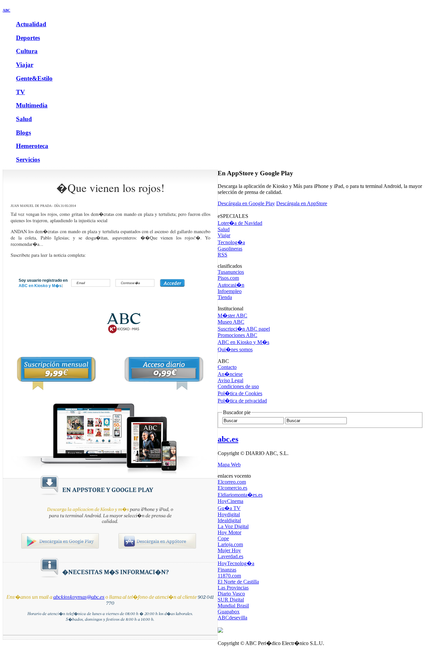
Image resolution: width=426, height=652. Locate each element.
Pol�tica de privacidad (242, 401)
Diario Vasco (231, 593)
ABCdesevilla (232, 617)
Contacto (227, 367)
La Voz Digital (233, 526)
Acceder (172, 283)
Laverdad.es (230, 556)
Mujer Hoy (229, 550)
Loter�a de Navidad (240, 223)
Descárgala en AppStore (301, 203)
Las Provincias (233, 587)
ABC (6, 10)
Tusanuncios (231, 272)
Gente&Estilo (34, 78)
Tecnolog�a (231, 242)
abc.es (228, 439)
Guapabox (229, 611)
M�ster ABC (232, 315)
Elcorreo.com (232, 482)
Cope (223, 538)
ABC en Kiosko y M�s (243, 342)
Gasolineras (230, 248)
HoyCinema (230, 501)
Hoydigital (229, 514)
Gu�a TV (229, 508)
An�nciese (230, 374)
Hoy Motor (229, 532)
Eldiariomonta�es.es (240, 495)
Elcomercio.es (232, 488)
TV (20, 91)
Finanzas (227, 569)
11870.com (229, 575)
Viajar (24, 64)
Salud (24, 118)
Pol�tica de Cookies (240, 393)
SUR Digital (231, 599)
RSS (222, 254)
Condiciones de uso (238, 386)
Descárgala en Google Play (246, 203)
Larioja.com (230, 544)
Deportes (28, 37)
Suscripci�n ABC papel (244, 329)
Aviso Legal (230, 380)
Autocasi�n (231, 285)
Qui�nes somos (235, 349)
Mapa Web (229, 464)
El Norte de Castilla (238, 581)
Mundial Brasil (233, 605)
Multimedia (32, 105)
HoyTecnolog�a (236, 563)
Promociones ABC (237, 335)
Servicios (28, 159)
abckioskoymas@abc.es (79, 597)
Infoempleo (230, 291)
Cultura (27, 51)
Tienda (225, 297)
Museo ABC (231, 322)
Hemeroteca (32, 145)
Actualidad (31, 24)
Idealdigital (229, 520)
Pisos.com (228, 278)
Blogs (23, 132)
